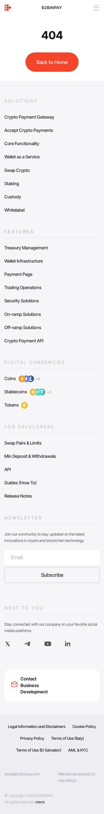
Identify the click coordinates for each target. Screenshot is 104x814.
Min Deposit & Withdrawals (30, 456)
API (7, 469)
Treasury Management (26, 248)
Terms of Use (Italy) (67, 738)
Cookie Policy (84, 726)
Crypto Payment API (23, 341)
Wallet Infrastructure (23, 261)
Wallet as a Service (22, 157)
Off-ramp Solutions (22, 327)
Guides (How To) (20, 482)
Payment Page (18, 274)
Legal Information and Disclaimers (37, 726)
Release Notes (18, 496)
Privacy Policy (32, 738)
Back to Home (52, 62)
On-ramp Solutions (22, 314)
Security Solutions (21, 300)
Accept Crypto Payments (28, 130)
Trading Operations (23, 287)
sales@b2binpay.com (22, 774)
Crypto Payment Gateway (29, 117)
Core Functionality (21, 143)
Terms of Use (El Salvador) (38, 750)
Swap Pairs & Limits (23, 443)
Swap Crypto (17, 170)
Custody (12, 197)
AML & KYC (78, 750)
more (40, 802)
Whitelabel (14, 210)
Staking (11, 183)
